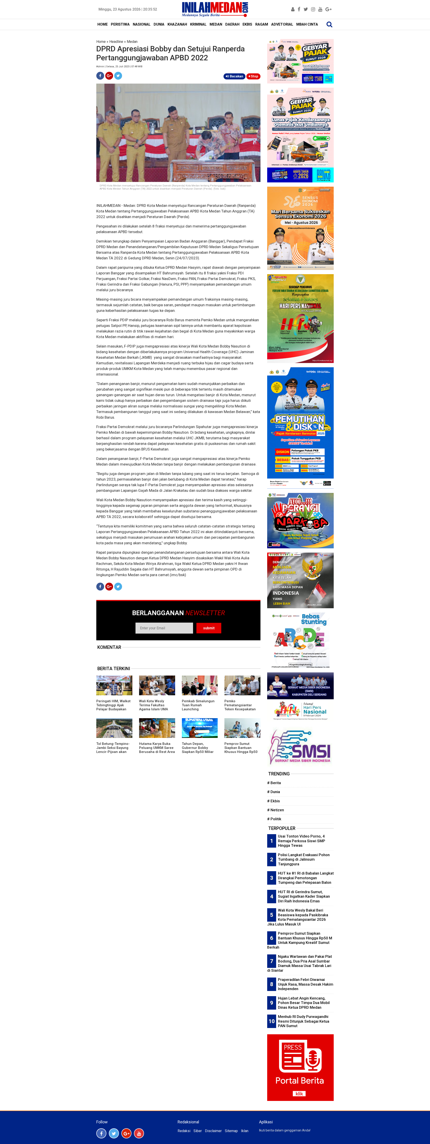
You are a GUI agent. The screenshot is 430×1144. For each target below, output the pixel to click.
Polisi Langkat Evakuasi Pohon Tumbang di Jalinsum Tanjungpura (304, 859)
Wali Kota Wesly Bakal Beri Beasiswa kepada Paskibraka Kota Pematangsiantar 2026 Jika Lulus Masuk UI (297, 917)
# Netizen (275, 810)
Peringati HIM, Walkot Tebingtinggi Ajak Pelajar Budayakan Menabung (113, 707)
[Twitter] (118, 76)
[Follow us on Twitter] (114, 1133)
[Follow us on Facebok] (101, 1133)
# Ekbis (273, 801)
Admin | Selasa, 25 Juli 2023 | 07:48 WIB (119, 66)
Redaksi (184, 1131)
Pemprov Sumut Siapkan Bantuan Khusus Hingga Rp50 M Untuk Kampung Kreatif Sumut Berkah (241, 752)
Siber (198, 1131)
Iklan (244, 1131)
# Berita (274, 783)
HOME (102, 24)
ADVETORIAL (282, 24)
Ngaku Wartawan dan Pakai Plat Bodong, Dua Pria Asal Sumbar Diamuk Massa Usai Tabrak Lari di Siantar (299, 963)
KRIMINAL (198, 24)
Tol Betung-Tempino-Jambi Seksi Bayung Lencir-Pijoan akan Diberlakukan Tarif (113, 750)
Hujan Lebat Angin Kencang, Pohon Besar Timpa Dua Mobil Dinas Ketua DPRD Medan (304, 1003)
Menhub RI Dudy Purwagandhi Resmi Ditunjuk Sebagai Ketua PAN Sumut (303, 1021)
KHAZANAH (177, 24)
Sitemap (231, 1131)
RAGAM (261, 24)
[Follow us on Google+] (126, 1133)
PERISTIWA (120, 24)
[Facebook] (100, 76)
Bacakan (236, 76)
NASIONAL (141, 24)
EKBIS (247, 24)
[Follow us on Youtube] (139, 1133)
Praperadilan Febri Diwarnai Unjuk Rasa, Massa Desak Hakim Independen (305, 984)
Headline (116, 41)
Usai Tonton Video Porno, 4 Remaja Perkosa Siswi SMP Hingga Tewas (301, 841)
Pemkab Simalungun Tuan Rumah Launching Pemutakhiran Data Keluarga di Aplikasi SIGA (198, 711)
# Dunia (273, 792)
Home (101, 41)
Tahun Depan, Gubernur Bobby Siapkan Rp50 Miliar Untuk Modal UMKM (198, 750)
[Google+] (109, 76)
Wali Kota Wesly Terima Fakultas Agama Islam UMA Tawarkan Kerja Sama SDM (156, 709)
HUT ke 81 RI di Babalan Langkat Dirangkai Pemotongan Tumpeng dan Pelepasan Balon (306, 878)
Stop (254, 76)
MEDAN (216, 24)
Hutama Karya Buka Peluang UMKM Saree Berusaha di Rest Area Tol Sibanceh (157, 750)
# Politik (274, 819)
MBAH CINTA (307, 24)
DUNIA (159, 24)
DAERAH (232, 24)
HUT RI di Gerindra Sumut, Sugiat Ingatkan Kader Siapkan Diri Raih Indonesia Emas (304, 896)
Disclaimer (213, 1131)
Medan (132, 41)
